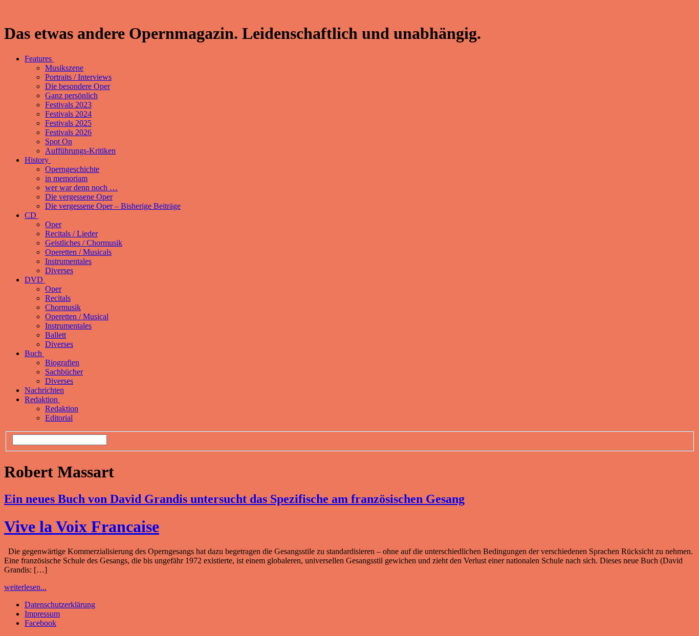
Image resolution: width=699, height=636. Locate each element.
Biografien (62, 362)
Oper (53, 224)
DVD (35, 279)
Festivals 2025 (68, 123)
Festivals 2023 (68, 104)
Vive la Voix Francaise (81, 526)
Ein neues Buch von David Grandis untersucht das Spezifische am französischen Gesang (234, 499)
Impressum (42, 613)
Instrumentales (68, 261)
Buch (34, 353)
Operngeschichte (72, 169)
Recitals (58, 298)
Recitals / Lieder (71, 233)
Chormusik (63, 307)
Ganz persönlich (71, 95)
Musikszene (64, 67)
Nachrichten (44, 390)
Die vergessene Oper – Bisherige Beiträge (113, 206)
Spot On (58, 141)
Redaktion (42, 399)
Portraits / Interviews (78, 77)
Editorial (59, 417)
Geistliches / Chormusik (83, 242)
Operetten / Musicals (78, 252)
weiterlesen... (25, 587)
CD (31, 215)
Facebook (40, 623)
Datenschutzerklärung (60, 604)
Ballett (55, 335)
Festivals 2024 (68, 113)
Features (39, 58)
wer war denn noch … (81, 187)
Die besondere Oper (77, 86)
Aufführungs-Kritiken (80, 150)
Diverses (59, 270)
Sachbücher (64, 371)
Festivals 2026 (68, 132)
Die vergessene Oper (79, 196)
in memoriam (66, 178)
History (38, 160)
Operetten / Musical (76, 316)
